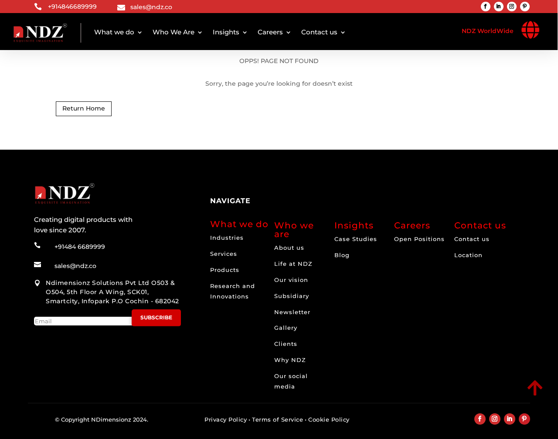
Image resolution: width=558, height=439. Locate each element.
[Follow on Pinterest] (525, 6)
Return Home (83, 108)
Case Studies (355, 238)
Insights (226, 32)
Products (224, 269)
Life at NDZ (293, 263)
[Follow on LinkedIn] (499, 6)
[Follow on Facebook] (485, 6)
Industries (227, 237)
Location (468, 254)
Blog (342, 254)
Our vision (291, 279)
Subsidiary (291, 295)
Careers (270, 32)
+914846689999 (72, 6)
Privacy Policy (225, 419)
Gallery (285, 327)
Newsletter (292, 311)
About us (289, 247)
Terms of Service (277, 419)
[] (474, 396)
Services (223, 253)
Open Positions (419, 238)
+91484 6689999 (79, 247)
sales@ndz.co (151, 7)
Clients (285, 343)
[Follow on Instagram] (512, 6)
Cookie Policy (329, 419)
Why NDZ (290, 359)
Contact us (319, 32)
